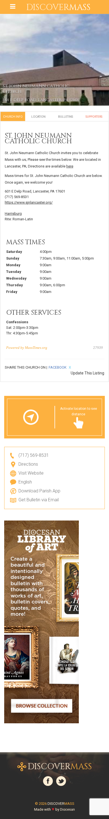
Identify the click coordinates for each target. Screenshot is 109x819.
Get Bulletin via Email (38, 499)
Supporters (94, 116)
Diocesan (67, 809)
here (69, 166)
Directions (28, 464)
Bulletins (65, 116)
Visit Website (31, 473)
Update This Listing (87, 373)
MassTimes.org (36, 348)
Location (38, 116)
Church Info (13, 116)
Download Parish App (39, 491)
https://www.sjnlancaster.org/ (29, 202)
